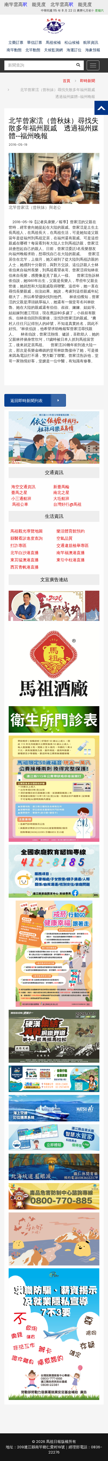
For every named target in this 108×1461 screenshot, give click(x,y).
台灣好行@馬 (65, 504)
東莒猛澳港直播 (24, 560)
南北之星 (61, 492)
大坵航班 (61, 498)
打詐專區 (18, 545)
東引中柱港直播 (70, 560)
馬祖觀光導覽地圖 (26, 531)
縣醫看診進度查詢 (26, 538)
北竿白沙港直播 (24, 553)
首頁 (66, 81)
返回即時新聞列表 (26, 400)
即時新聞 (87, 81)
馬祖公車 (20, 504)
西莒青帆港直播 (24, 567)
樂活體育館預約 (70, 531)
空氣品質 (64, 538)
